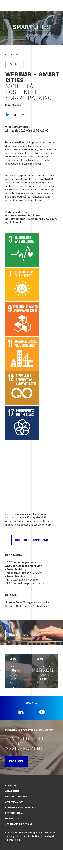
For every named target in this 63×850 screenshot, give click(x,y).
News (15, 54)
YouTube (42, 711)
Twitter (15, 114)
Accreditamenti (14, 802)
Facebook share (22, 114)
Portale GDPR (14, 839)
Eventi (14, 64)
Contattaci (19, 635)
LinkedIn (7, 114)
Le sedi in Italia (14, 813)
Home (7, 54)
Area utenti (12, 790)
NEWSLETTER (12, 818)
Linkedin (21, 711)
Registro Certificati (17, 796)
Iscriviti (17, 761)
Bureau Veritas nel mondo (20, 807)
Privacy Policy (14, 836)
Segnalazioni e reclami (18, 824)
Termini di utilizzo (31, 836)
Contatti (10, 785)
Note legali (48, 836)
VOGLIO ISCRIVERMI (31, 540)
